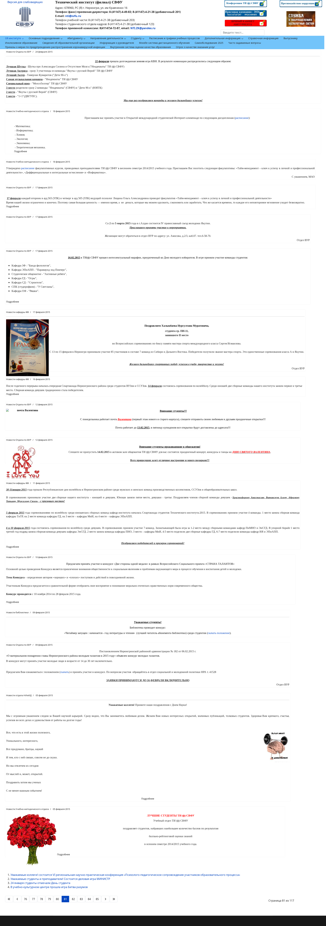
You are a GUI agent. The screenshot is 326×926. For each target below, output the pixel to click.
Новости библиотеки (17, 612)
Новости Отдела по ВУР (18, 51)
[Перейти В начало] (9, 899)
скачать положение (219, 633)
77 (33, 899)
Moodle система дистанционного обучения (164, 42)
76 (25, 899)
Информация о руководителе (117, 42)
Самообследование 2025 (209, 42)
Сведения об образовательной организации (68, 42)
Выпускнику (290, 38)
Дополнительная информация (222, 38)
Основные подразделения (44, 38)
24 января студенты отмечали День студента (40, 883)
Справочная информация (263, 38)
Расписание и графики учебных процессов (174, 38)
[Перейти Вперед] (105, 899)
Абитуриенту (75, 38)
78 (41, 899)
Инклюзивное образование (21, 42)
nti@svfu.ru (73, 16)
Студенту (136, 38)
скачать (64, 672)
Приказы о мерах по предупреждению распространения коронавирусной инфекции (55, 47)
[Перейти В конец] (114, 899)
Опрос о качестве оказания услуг (195, 47)
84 (89, 899)
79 (49, 899)
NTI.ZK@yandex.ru (143, 28)
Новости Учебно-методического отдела (27, 111)
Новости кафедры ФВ (17, 312)
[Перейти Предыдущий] (17, 899)
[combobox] (242, 32)
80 (57, 899)
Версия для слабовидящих (25, 2)
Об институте (13, 38)
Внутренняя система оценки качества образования (140, 47)
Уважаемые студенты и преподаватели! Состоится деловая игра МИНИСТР (60, 879)
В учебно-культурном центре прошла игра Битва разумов (49, 887)
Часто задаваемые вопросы (244, 42)
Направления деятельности (106, 38)
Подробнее (20, 151)
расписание (242, 117)
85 (97, 899)
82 (73, 899)
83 (81, 899)
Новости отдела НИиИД (19, 695)
